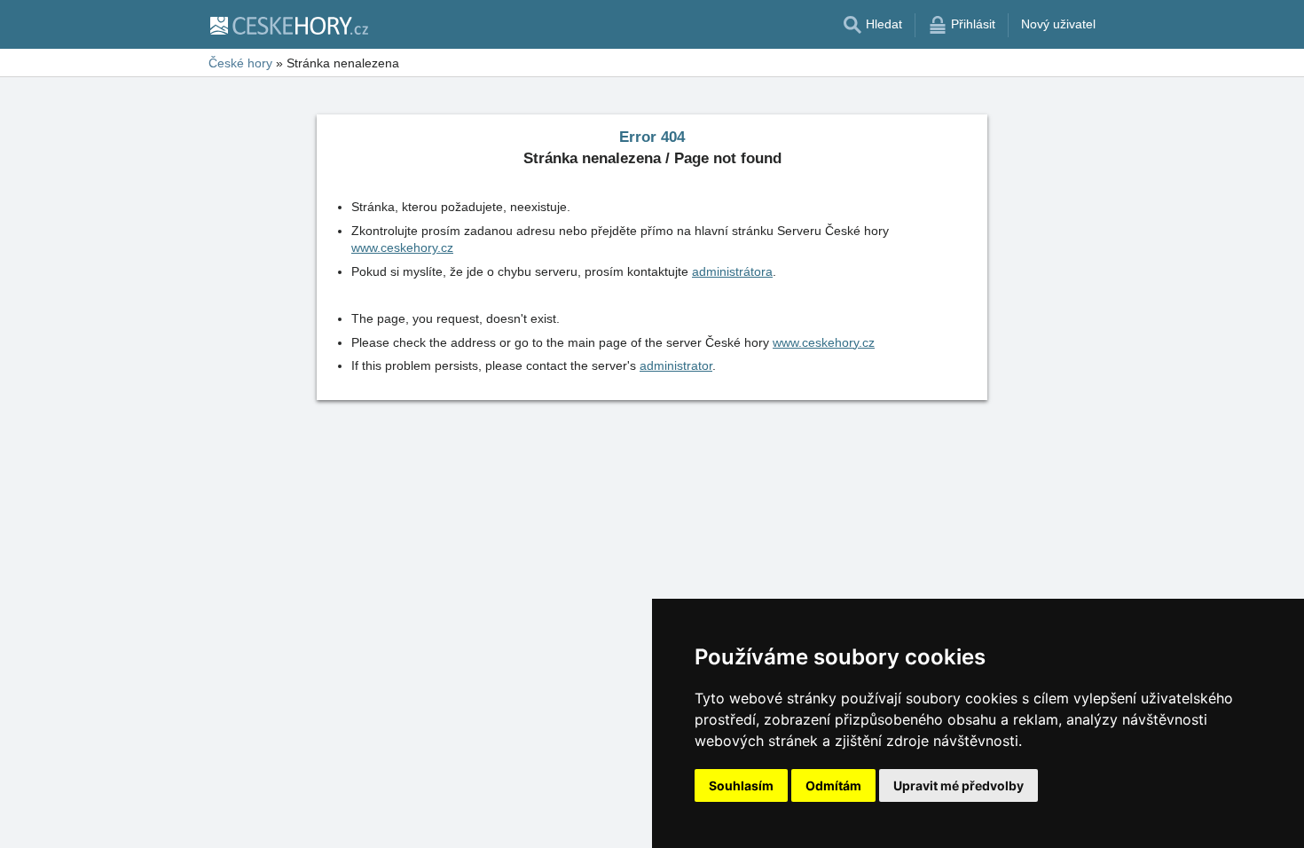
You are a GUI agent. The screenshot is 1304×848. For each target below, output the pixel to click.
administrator (676, 365)
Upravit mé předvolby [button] (958, 785)
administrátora (732, 271)
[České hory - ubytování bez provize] (288, 25)
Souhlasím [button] (741, 785)
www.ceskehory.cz (402, 247)
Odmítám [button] (833, 785)
